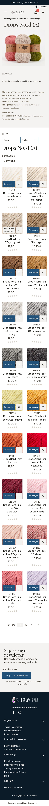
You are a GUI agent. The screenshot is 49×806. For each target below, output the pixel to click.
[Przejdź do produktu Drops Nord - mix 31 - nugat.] (37, 223)
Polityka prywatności (14, 764)
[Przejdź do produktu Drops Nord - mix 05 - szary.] (12, 358)
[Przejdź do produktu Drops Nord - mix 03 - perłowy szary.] (12, 312)
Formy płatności (12, 745)
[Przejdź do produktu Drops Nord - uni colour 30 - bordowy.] (12, 489)
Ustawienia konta (12, 730)
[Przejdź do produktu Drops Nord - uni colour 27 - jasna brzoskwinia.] (12, 535)
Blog (6, 775)
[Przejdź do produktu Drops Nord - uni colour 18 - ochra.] (37, 400)
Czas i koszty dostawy (15, 749)
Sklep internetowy (21, 803)
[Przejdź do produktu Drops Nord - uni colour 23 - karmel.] (37, 266)
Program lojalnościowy (15, 772)
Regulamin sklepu (12, 761)
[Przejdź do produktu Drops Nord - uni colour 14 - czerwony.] (37, 443)
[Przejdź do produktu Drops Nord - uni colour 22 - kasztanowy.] (12, 266)
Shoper (32, 795)
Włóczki (22, 19)
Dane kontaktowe (13, 787)
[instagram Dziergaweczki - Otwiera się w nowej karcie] (19, 712)
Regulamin (18, 681)
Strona (12, 624)
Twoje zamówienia (13, 726)
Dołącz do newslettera (16, 675)
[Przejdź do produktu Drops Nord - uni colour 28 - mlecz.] (12, 400)
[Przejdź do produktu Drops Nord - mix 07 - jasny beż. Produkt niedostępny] (12, 223)
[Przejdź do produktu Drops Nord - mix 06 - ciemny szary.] (37, 358)
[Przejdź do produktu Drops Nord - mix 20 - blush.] (37, 535)
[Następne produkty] (31, 624)
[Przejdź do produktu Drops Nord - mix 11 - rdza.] (12, 443)
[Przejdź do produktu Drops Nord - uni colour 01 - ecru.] (12, 177)
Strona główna (10, 19)
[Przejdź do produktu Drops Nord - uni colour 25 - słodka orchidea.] (37, 581)
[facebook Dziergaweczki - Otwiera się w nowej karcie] (13, 712)
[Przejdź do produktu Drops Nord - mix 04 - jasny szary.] (37, 312)
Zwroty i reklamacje (13, 768)
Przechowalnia (11, 734)
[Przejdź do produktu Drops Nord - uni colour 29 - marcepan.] (37, 177)
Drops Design (34, 19)
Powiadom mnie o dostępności (9, 230)
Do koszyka (8, 184)
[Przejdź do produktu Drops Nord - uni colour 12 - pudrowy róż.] (37, 489)
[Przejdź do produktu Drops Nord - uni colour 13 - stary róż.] (12, 581)
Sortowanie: (8, 155)
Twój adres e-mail (9, 669)
